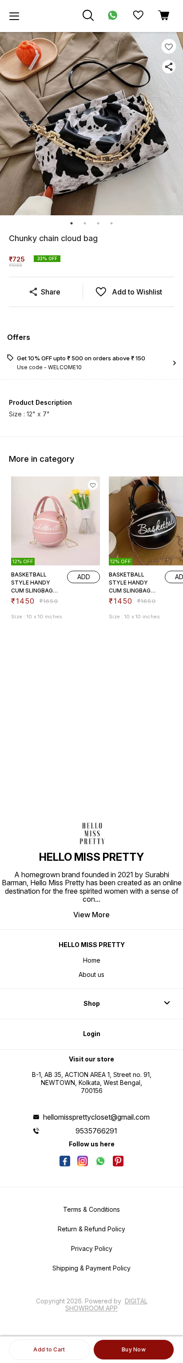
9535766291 (96, 1131)
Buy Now (134, 1349)
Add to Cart (49, 1349)
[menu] (14, 16)
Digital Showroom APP (106, 1304)
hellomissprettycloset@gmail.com (96, 1117)
